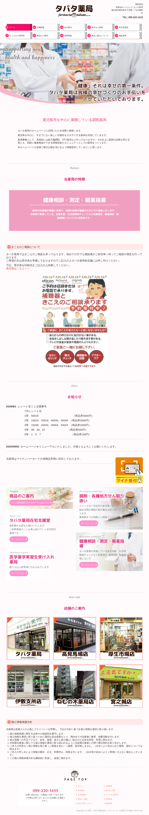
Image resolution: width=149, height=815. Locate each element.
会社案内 (68, 27)
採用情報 (68, 36)
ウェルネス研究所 (17, 36)
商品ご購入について (100, 36)
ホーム (12, 27)
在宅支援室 (123, 27)
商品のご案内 (42, 36)
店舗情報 (40, 27)
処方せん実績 (97, 27)
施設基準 (122, 36)
